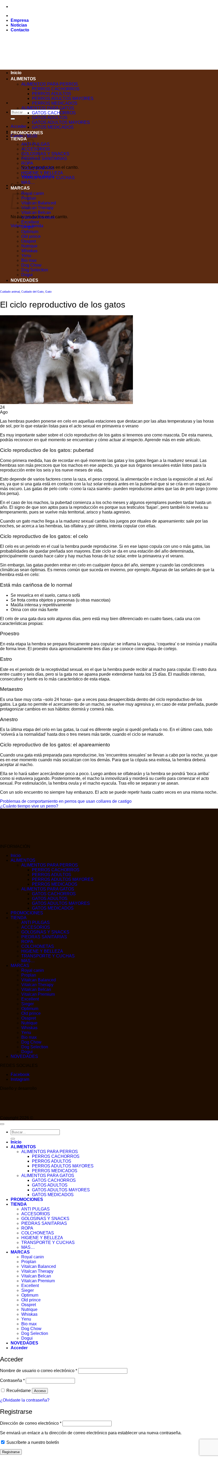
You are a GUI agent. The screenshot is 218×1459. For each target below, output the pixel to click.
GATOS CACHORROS (54, 113)
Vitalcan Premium (38, 217)
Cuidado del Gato (32, 291)
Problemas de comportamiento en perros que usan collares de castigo (66, 801)
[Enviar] (13, 119)
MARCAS (20, 965)
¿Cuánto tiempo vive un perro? (29, 806)
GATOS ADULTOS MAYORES (61, 122)
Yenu (26, 255)
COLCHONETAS (37, 168)
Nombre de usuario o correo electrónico (38, 1370)
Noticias (19, 25)
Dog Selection (34, 270)
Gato (48, 291)
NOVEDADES (24, 280)
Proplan (28, 975)
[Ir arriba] (2, 1124)
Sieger (27, 227)
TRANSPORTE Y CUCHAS (48, 177)
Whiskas (29, 251)
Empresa (20, 20)
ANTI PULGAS (35, 922)
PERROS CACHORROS (55, 89)
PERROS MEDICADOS (54, 103)
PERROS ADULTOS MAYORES (63, 98)
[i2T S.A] (21, 1113)
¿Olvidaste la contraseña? (24, 1400)
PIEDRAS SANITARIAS (44, 158)
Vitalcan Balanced (38, 203)
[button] (18, 126)
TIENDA (19, 139)
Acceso (40, 1391)
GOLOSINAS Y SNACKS (45, 154)
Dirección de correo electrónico (30, 1423)
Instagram (20, 1079)
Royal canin (32, 193)
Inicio (16, 72)
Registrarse (11, 1452)
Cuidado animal (10, 291)
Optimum (29, 231)
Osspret (28, 241)
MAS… (28, 182)
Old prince (31, 236)
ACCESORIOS (35, 927)
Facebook (20, 1074)
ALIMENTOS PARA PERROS (49, 84)
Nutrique (29, 246)
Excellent (30, 222)
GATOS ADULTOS (50, 117)
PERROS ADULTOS (51, 93)
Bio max (29, 260)
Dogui (27, 274)
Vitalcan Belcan (36, 212)
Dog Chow (31, 265)
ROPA (27, 163)
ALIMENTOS (23, 79)
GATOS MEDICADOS (53, 127)
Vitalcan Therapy (37, 207)
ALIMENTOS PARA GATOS (47, 108)
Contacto (20, 30)
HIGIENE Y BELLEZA (42, 173)
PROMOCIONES (27, 133)
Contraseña (12, 1380)
